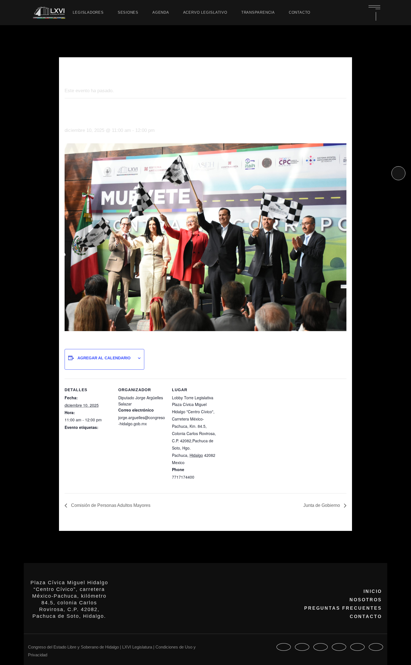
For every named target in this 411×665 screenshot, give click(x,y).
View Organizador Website (141, 431)
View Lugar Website (189, 484)
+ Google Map (198, 462)
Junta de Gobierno (322, 505)
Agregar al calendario (104, 358)
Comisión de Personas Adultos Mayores (110, 505)
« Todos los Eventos (86, 72)
